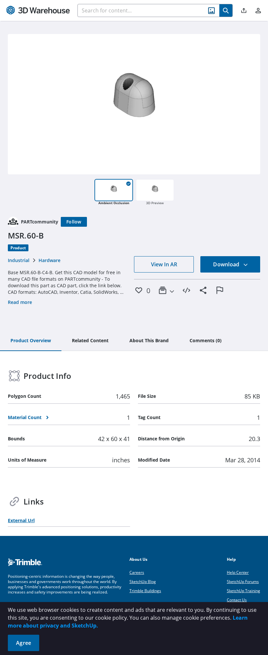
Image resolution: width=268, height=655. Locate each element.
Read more (20, 302)
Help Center (238, 572)
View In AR (164, 264)
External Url (21, 520)
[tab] (30, 341)
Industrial (18, 260)
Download (227, 264)
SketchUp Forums (243, 581)
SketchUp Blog (142, 581)
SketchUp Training (243, 590)
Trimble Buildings (145, 590)
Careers (136, 572)
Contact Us (237, 600)
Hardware (49, 260)
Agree (23, 642)
